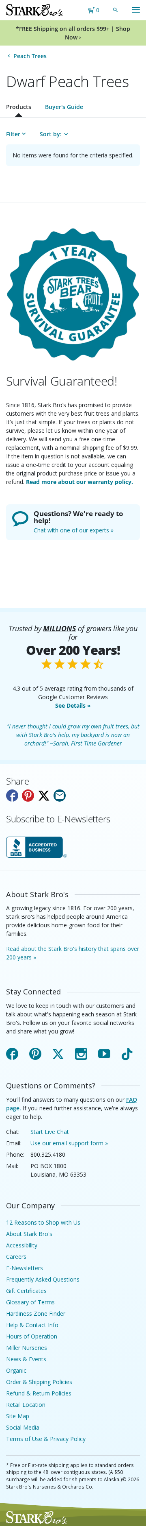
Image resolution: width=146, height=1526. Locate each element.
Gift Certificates (26, 1291)
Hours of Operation (31, 1336)
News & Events (26, 1359)
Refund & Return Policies (38, 1393)
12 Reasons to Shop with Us (43, 1222)
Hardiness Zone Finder (35, 1313)
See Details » (73, 705)
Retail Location (25, 1404)
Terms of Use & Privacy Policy (46, 1439)
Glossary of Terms (30, 1302)
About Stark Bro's (29, 1234)
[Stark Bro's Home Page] (34, 10)
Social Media (22, 1427)
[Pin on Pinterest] (28, 795)
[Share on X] (44, 795)
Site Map (17, 1416)
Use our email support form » (69, 1143)
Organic (16, 1370)
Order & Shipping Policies (39, 1382)
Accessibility (21, 1245)
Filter (13, 134)
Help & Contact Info (32, 1325)
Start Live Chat (49, 1132)
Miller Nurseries (26, 1348)
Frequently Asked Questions (42, 1279)
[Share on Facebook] (12, 795)
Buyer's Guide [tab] (64, 107)
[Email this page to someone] (60, 795)
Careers (16, 1256)
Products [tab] (18, 107)
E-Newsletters (24, 1268)
